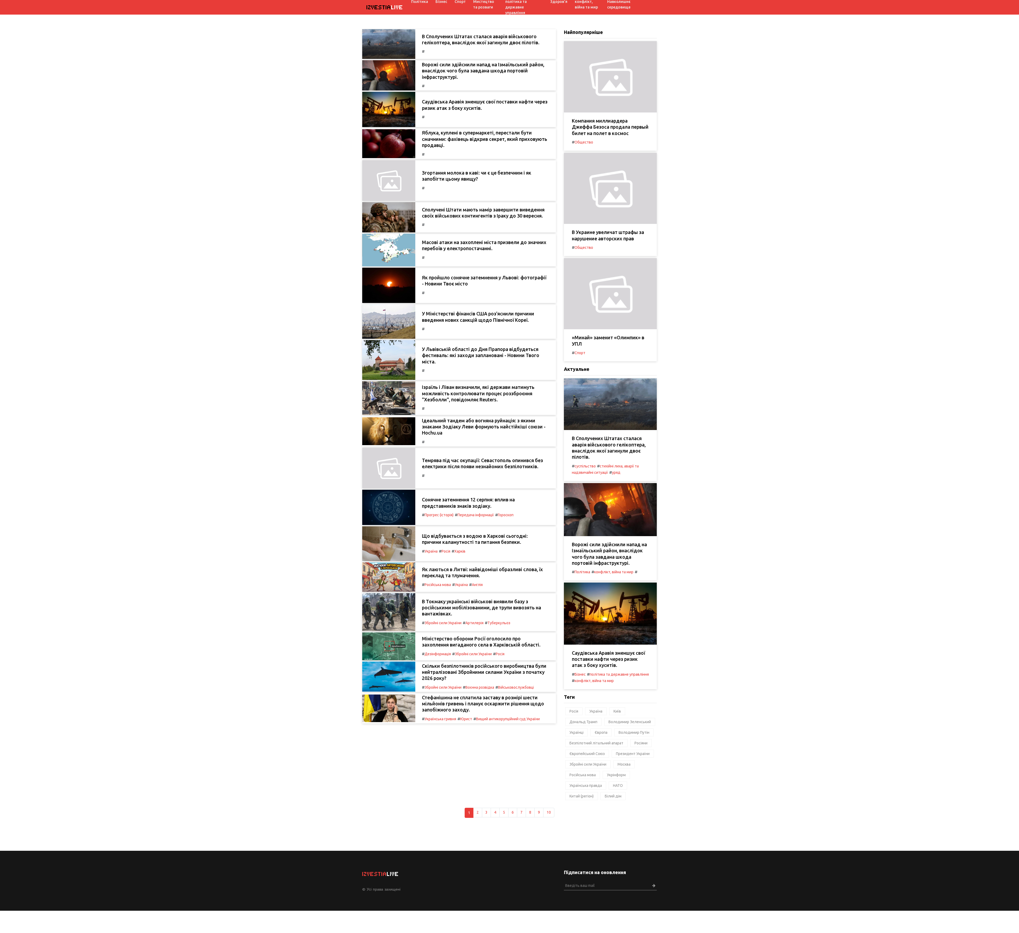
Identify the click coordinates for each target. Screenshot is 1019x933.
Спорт (580, 353)
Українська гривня (440, 719)
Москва (624, 764)
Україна (431, 551)
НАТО (618, 785)
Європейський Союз (587, 754)
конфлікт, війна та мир (613, 572)
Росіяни (640, 743)
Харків (459, 551)
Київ (617, 711)
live (384, 7)
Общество (584, 142)
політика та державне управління (619, 674)
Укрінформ (616, 775)
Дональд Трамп (583, 722)
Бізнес (580, 674)
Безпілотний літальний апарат (596, 743)
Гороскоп (505, 515)
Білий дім (613, 796)
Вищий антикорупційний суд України (508, 719)
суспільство (585, 466)
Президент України (633, 754)
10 (549, 812)
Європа (601, 732)
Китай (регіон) (581, 796)
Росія (446, 551)
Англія (477, 585)
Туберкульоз (498, 623)
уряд (616, 472)
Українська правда (585, 785)
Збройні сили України (443, 623)
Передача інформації (475, 515)
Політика (582, 572)
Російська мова (438, 585)
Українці (576, 732)
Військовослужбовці (516, 687)
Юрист (466, 719)
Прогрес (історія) (439, 515)
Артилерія (474, 623)
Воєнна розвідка (479, 687)
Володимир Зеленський (629, 722)
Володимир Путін (634, 732)
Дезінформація (438, 654)
